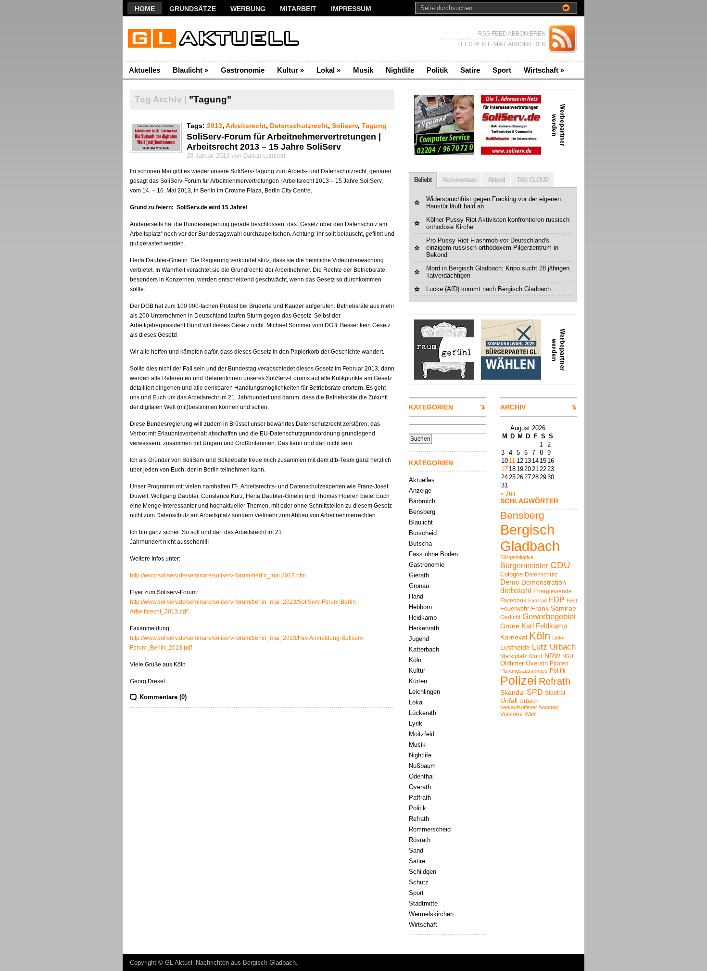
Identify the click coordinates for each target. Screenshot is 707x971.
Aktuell (496, 179)
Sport (501, 70)
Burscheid (423, 533)
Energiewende (552, 591)
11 (512, 460)
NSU (567, 656)
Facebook (513, 600)
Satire (470, 70)
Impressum (351, 9)
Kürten (418, 681)
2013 (214, 125)
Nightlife (400, 70)
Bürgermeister (524, 565)
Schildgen (422, 871)
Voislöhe (511, 714)
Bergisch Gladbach (530, 538)
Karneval (513, 637)
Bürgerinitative (516, 557)
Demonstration (543, 582)
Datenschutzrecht (299, 125)
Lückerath (422, 712)
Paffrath (420, 797)
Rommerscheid (430, 829)
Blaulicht (190, 70)
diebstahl (515, 590)
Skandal (512, 692)
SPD (535, 692)
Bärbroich (422, 501)
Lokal (328, 70)
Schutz (419, 882)
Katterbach (424, 649)
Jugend (419, 638)
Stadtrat (555, 693)
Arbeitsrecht (246, 125)
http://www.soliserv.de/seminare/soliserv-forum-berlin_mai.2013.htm (218, 575)
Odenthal (421, 776)
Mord (536, 656)
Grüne (509, 626)
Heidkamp (423, 617)
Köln (415, 660)
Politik (437, 70)
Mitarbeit (298, 9)
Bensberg (422, 511)
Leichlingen (424, 691)
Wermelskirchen (431, 914)
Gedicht (510, 617)
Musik (363, 70)
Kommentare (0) (163, 697)
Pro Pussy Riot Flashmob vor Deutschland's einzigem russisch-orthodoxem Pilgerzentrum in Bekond (492, 247)
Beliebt (422, 179)
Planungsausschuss (524, 671)
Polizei (518, 680)
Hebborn (420, 607)
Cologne (511, 574)
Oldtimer (512, 663)
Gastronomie (243, 70)
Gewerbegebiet (549, 616)
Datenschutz (541, 574)
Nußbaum (422, 765)
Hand (416, 596)
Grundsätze (192, 9)
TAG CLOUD (532, 179)
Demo (509, 582)
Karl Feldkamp (544, 626)
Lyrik (415, 723)
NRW (552, 656)
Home (145, 9)
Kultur (290, 70)
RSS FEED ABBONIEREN (512, 33)
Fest (572, 600)
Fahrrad (537, 600)
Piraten (559, 663)
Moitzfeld (421, 734)
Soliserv (345, 125)
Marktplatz (513, 656)
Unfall (509, 700)
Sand (416, 850)
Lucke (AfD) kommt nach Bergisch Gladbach (488, 289)
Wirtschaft (544, 70)
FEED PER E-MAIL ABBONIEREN (501, 44)
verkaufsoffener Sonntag (529, 707)
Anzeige (420, 490)
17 (504, 469)
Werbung (247, 9)
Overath (420, 787)
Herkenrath (424, 628)
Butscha (420, 543)
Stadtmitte (423, 903)
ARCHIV (513, 407)
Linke (558, 637)
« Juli (507, 493)
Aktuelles (144, 70)
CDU (560, 565)
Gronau (419, 585)
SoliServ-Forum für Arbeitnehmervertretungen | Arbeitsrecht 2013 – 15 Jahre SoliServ (284, 142)
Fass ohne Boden (433, 554)
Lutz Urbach (554, 647)
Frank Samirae (553, 608)
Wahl (530, 714)
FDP (557, 599)
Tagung (374, 125)
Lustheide (515, 647)
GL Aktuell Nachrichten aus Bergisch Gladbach (230, 962)
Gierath (419, 575)
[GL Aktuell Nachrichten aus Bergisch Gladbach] (216, 38)
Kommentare (459, 179)
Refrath (419, 818)
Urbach (529, 701)
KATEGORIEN (431, 407)
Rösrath (419, 839)
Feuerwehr (514, 608)
